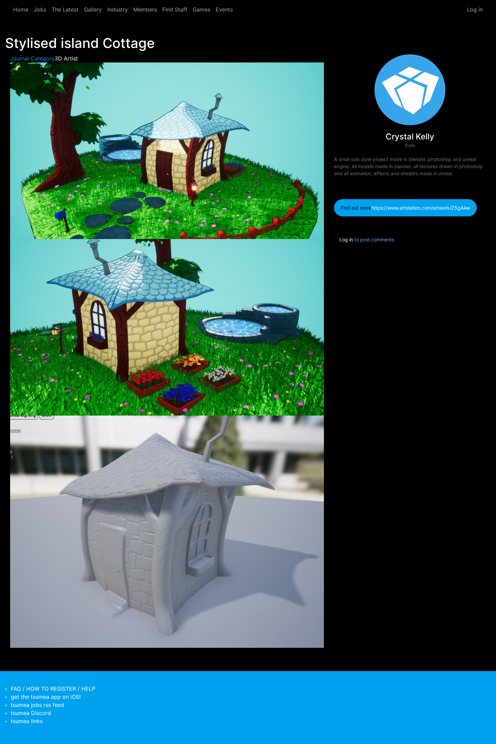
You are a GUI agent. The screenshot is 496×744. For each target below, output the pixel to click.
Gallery (93, 9)
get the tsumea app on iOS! (46, 696)
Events (224, 9)
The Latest (65, 9)
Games (201, 9)
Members (145, 9)
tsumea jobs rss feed (37, 704)
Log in (475, 9)
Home (20, 9)
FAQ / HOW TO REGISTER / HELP (53, 688)
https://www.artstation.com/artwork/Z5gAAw (420, 208)
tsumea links (27, 721)
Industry (117, 9)
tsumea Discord (31, 713)
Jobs (40, 9)
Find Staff (174, 9)
